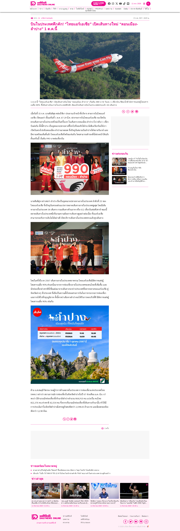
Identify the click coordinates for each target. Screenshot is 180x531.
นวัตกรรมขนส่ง (47, 18)
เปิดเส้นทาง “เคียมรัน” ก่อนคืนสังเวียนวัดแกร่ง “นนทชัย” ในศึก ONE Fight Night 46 (133, 503)
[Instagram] (146, 522)
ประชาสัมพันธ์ (136, 9)
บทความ (108, 9)
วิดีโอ (147, 9)
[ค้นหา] (148, 4)
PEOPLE (99, 9)
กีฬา (55, 9)
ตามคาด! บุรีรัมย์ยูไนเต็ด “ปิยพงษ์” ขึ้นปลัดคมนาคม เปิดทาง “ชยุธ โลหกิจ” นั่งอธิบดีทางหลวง (66, 470)
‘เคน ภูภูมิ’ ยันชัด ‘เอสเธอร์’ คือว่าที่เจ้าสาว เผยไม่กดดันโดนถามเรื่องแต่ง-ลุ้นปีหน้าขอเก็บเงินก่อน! (75, 503)
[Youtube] (136, 522)
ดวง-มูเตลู (63, 9)
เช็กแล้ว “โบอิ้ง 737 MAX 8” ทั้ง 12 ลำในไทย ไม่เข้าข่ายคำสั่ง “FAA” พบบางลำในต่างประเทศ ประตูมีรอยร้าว (71, 473)
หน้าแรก (33, 9)
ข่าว (41, 9)
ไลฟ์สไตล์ (80, 9)
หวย (71, 9)
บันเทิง (48, 9)
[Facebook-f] (125, 522)
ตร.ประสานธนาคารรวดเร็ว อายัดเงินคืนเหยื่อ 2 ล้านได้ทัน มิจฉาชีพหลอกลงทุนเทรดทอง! (45, 503)
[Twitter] (71, 419)
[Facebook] (67, 419)
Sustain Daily (121, 9)
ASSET (90, 9)
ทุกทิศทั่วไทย (90, 11)
